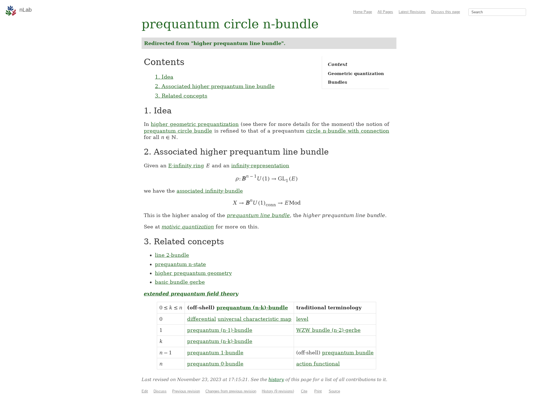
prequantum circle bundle (178, 131)
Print (318, 391)
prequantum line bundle (258, 215)
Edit (145, 391)
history (276, 379)
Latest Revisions (412, 12)
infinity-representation (260, 165)
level (302, 319)
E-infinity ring (186, 165)
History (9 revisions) (278, 391)
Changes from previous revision (230, 391)
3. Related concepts (181, 96)
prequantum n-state (180, 264)
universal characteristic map (254, 319)
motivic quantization (188, 227)
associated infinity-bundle (210, 191)
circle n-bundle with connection (347, 131)
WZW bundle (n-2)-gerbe (328, 330)
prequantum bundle (348, 352)
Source (334, 391)
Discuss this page (445, 12)
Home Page (362, 12)
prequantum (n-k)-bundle (252, 307)
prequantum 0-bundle (215, 364)
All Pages (385, 12)
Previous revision (186, 391)
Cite (304, 391)
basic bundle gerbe (180, 282)
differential (201, 319)
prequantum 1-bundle (215, 352)
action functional (318, 364)
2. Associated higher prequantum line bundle (215, 86)
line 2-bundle (172, 255)
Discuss (160, 391)
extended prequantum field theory (191, 294)
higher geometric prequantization (195, 124)
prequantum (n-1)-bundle (219, 330)
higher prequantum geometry (193, 273)
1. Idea (164, 77)
